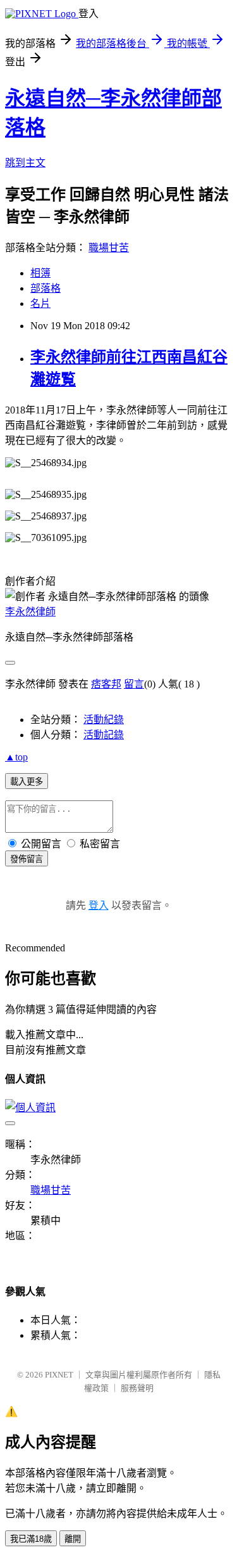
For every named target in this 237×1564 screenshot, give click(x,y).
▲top (16, 757)
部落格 (45, 288)
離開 (72, 1539)
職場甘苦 (108, 247)
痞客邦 (106, 684)
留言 (134, 684)
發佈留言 (26, 859)
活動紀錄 (103, 719)
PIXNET (59, 1374)
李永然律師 (30, 611)
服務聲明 (137, 1388)
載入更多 (26, 781)
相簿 (40, 273)
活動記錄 (103, 734)
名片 (40, 303)
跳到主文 (25, 162)
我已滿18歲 (31, 1539)
